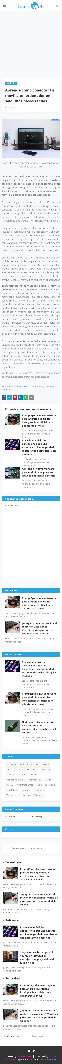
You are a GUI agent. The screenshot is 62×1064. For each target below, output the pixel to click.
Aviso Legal (37, 1036)
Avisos (46, 764)
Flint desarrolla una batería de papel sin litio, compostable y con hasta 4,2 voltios (39, 727)
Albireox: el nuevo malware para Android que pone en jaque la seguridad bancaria (38, 472)
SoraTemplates (24, 1056)
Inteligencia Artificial (15, 779)
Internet (32, 779)
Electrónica (32, 769)
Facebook (10, 816)
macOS (9, 784)
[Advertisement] (31, 45)
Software (25, 790)
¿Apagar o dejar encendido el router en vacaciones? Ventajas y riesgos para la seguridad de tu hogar (39, 628)
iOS (40, 779)
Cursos (20, 769)
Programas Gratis (25, 784)
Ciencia (9, 769)
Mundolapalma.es (49, 1059)
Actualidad (11, 764)
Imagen (32, 774)
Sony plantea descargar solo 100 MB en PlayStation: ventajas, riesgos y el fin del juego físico (37, 957)
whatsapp (26, 795)
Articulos (35, 764)
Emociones (46, 769)
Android (8, 386)
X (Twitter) (37, 816)
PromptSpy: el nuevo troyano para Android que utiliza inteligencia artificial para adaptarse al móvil (39, 603)
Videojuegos (12, 795)
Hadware (18, 386)
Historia (22, 774)
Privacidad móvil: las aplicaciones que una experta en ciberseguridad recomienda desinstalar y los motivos (39, 447)
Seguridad (50, 784)
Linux (27, 386)
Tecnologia (50, 386)
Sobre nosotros (11, 1036)
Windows (6, 389)
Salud (39, 784)
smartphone (37, 386)
